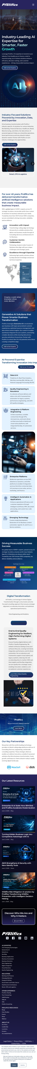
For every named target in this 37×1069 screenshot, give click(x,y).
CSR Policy (28, 1038)
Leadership (5, 1024)
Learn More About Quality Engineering (18, 672)
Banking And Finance (8, 973)
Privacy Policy (18, 1038)
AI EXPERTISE (6, 943)
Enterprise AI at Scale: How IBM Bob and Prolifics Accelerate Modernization (18, 804)
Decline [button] (23, 1065)
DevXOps (4, 951)
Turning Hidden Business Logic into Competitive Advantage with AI (17, 832)
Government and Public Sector (10, 979)
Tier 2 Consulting (6, 992)
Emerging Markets (7, 975)
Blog (12, 808)
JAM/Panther (5, 994)
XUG (3, 999)
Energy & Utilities (7, 977)
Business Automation (8, 956)
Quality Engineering (7, 967)
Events (4, 1011)
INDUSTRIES (6, 971)
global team (10, 209)
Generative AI (18, 323)
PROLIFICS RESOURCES (10, 1005)
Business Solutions (7, 958)
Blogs (3, 1007)
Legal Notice (7, 1038)
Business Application (8, 953)
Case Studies (5, 1009)
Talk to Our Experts (10, 68)
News (12, 865)
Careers (4, 1028)
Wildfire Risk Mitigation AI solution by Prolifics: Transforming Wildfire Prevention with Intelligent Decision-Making (18, 892)
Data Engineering (6, 960)
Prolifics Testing (6, 990)
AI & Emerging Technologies (9, 944)
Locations (4, 1026)
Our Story (4, 1021)
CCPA (24, 1040)
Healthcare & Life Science (9, 982)
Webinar (4, 1016)
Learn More (18, 725)
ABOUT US (5, 1019)
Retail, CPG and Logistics (9, 984)
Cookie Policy (15, 1040)
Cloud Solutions (6, 965)
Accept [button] (14, 1065)
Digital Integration (7, 962)
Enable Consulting (7, 1001)
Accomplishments (7, 1030)
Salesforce (5, 949)
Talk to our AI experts (26, 364)
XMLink (4, 996)
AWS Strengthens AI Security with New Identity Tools (16, 861)
